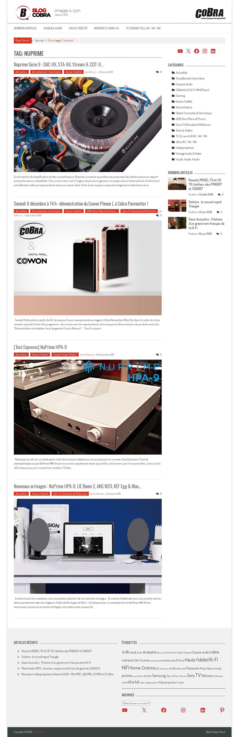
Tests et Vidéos (184, 130)
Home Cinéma (184, 107)
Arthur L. (92, 71)
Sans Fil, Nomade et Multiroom (139, 211)
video (142, 682)
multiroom (175, 668)
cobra (214, 652)
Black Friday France (215, 732)
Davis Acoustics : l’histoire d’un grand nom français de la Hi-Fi (206, 223)
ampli (133, 652)
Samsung (159, 675)
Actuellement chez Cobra (46, 72)
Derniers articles (25, 28)
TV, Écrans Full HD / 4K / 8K (143, 28)
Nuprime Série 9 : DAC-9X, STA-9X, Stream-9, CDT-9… (58, 64)
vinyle (181, 682)
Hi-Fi (213, 659)
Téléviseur (207, 676)
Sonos (183, 676)
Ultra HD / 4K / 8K (186, 142)
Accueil (39, 40)
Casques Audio (52, 28)
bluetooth (168, 652)
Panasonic (192, 668)
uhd (124, 682)
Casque (187, 652)
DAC (137, 660)
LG (157, 668)
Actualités (21, 72)
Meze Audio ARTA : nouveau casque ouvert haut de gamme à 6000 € (61, 668)
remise (147, 676)
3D (123, 652)
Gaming (180, 96)
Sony (191, 675)
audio (139, 652)
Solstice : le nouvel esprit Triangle (40, 657)
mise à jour (164, 668)
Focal (181, 660)
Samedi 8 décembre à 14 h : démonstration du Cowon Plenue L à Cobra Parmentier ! (81, 203)
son (177, 676)
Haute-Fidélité (78, 28)
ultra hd (133, 681)
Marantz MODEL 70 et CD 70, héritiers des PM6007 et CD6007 (205, 184)
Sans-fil (170, 676)
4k (127, 652)
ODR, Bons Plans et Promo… (102, 211)
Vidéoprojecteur (167, 682)
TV (198, 675)
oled (184, 668)
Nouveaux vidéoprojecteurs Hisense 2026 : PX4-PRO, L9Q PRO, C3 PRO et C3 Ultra (68, 674)
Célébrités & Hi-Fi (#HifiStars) (192, 90)
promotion (138, 676)
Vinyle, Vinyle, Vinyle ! (65, 354)
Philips (203, 668)
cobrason (128, 660)
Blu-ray (160, 652)
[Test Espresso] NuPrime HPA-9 (40, 346)
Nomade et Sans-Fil (106, 28)
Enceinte (145, 660)
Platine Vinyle (214, 668)
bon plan (178, 652)
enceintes (155, 660)
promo (127, 675)
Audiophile (150, 652)
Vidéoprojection (185, 148)
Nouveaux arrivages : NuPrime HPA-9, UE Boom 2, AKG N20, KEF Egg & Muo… (77, 486)
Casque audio (200, 652)
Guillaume (88, 354)
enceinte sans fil (169, 660)
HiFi (125, 667)
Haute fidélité (196, 660)
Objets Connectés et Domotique (194, 113)
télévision (219, 676)
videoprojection (151, 682)
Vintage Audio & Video (188, 153)
